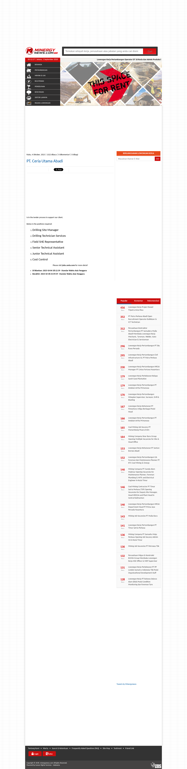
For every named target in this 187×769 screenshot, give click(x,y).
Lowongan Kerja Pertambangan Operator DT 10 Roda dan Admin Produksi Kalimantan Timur (131, 60)
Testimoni (118, 748)
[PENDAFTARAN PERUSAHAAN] (49, 753)
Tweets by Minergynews (126, 684)
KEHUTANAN (39, 92)
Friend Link (129, 748)
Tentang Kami (33, 748)
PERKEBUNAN (40, 86)
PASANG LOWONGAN (42, 103)
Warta (45, 748)
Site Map (106, 748)
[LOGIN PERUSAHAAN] (35, 753)
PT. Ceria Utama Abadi (45, 161)
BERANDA (38, 65)
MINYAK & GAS (40, 76)
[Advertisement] (93, 24)
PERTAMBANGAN (41, 70)
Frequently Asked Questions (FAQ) (85, 748)
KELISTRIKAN (39, 81)
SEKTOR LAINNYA (41, 97)
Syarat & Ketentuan (60, 748)
